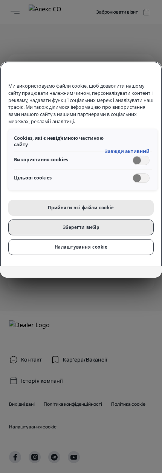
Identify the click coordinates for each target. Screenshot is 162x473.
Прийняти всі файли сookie (81, 207)
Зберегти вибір (81, 227)
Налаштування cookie (81, 247)
